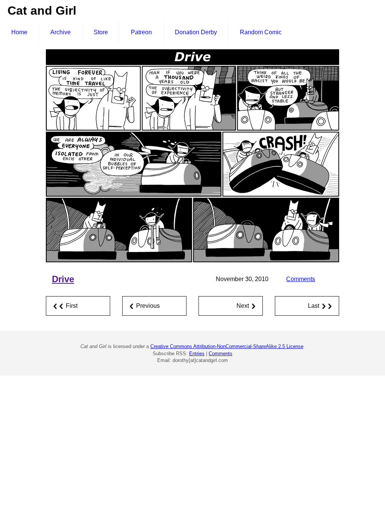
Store (101, 32)
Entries (197, 353)
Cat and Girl (42, 10)
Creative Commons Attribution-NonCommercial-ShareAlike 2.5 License (226, 346)
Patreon (141, 32)
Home (19, 32)
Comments (300, 279)
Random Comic (261, 32)
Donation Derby (196, 32)
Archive (60, 32)
